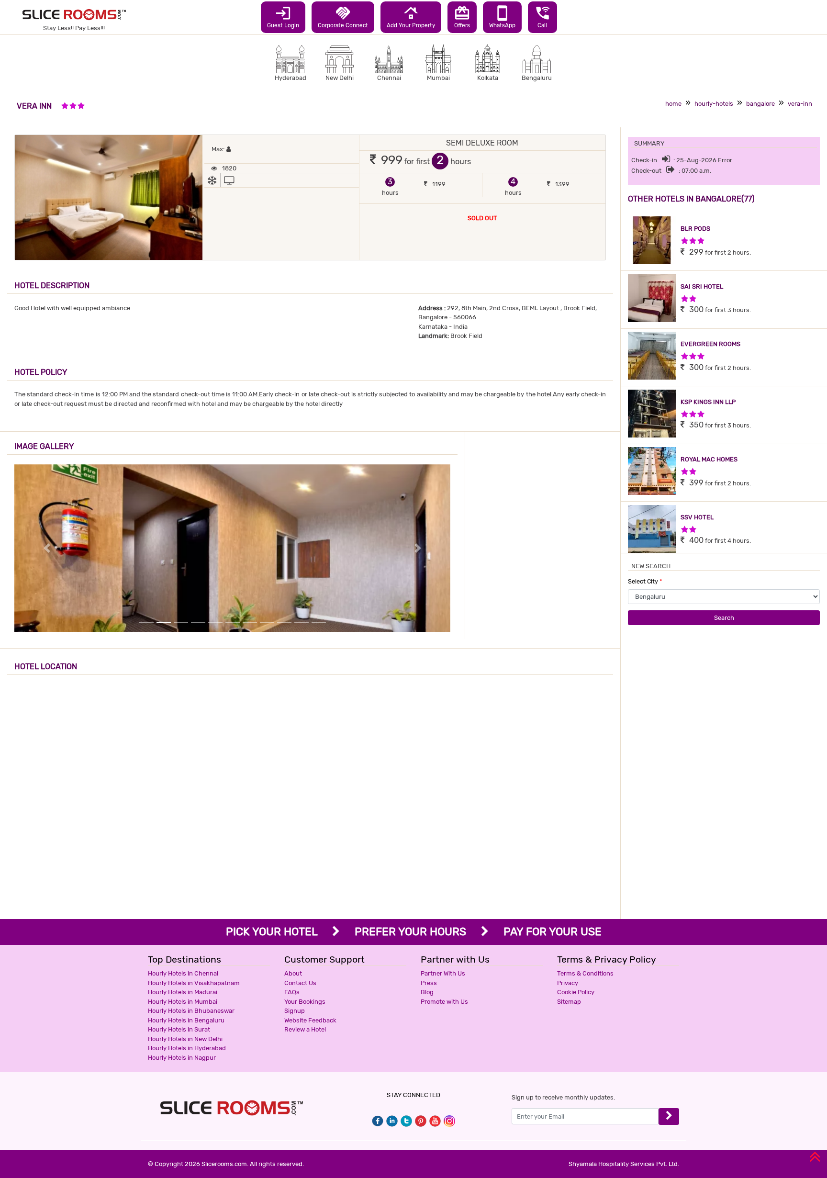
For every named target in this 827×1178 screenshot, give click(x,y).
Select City (645, 581)
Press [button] (429, 983)
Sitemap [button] (569, 1001)
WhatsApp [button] (502, 17)
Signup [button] (294, 1010)
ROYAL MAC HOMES (709, 459)
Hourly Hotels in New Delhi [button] (185, 1039)
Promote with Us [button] (444, 1001)
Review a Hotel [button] (305, 1029)
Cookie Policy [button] (575, 992)
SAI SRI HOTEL (702, 286)
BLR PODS (695, 228)
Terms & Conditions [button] (585, 973)
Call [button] (542, 17)
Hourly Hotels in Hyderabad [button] (187, 1048)
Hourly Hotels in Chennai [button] (183, 973)
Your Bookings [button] (304, 1001)
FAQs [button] (292, 992)
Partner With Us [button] (443, 973)
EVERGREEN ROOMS (710, 344)
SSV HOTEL (697, 517)
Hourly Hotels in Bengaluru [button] (186, 1020)
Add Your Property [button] (411, 17)
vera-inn (800, 103)
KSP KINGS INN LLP (708, 401)
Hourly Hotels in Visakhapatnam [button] (194, 983)
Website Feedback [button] (310, 1020)
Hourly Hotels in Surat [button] (179, 1029)
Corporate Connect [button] (343, 17)
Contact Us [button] (300, 983)
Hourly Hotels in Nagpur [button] (182, 1057)
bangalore (760, 103)
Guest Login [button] (283, 17)
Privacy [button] (567, 983)
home (673, 103)
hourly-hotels (713, 103)
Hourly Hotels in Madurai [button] (182, 992)
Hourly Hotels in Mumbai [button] (182, 1001)
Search (724, 617)
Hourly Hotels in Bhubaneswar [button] (191, 1010)
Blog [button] (427, 992)
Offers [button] (462, 17)
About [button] (293, 973)
